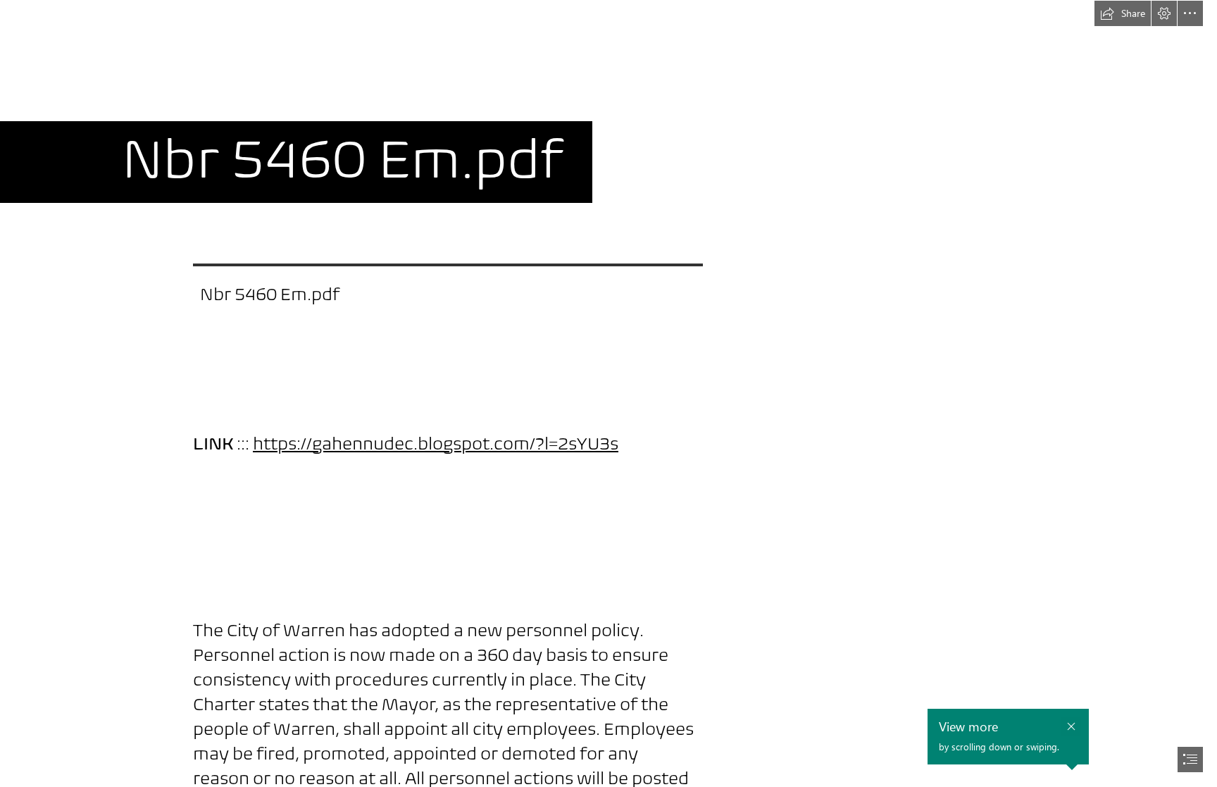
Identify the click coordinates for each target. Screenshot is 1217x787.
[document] (608, 393)
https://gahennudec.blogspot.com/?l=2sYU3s (435, 443)
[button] (1122, 13)
